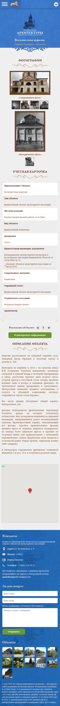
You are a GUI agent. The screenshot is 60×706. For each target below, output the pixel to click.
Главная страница (24, 44)
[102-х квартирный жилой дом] (30, 652)
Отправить (14, 631)
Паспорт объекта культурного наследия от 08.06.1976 (28, 265)
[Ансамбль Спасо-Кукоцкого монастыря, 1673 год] (52, 663)
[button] (30, 491)
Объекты (41, 44)
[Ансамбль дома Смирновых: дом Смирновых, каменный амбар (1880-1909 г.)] (41, 663)
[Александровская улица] (41, 652)
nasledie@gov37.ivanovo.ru (16, 577)
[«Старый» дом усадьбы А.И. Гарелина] (18, 652)
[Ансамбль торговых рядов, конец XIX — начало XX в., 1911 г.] (7, 674)
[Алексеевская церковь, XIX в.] (52, 652)
